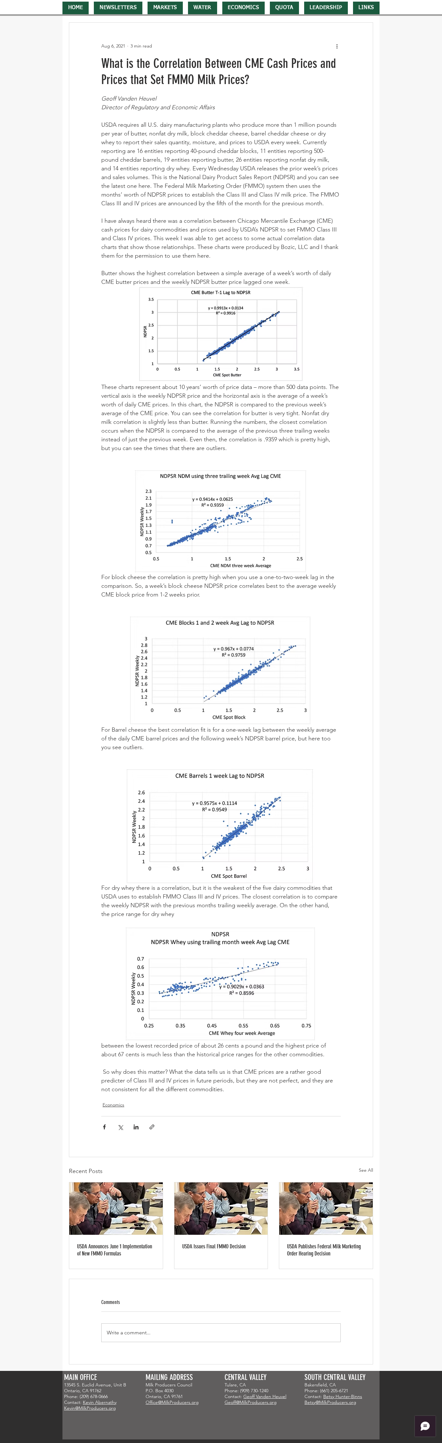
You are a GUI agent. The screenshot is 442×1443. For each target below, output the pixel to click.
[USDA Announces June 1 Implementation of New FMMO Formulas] (116, 1208)
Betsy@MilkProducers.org (330, 1402)
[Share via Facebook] (104, 1127)
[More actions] (337, 46)
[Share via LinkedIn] (136, 1127)
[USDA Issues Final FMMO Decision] (221, 1208)
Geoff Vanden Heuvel (264, 1396)
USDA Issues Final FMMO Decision (214, 1246)
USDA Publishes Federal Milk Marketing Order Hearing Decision (324, 1250)
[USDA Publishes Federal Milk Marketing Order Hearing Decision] (326, 1208)
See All (366, 1170)
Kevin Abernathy (99, 1402)
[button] (118, 8)
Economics (113, 1105)
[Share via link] (152, 1127)
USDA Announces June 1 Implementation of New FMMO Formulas (114, 1250)
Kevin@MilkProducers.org (90, 1408)
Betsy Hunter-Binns (342, 1396)
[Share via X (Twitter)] (120, 1127)
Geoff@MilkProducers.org (251, 1402)
